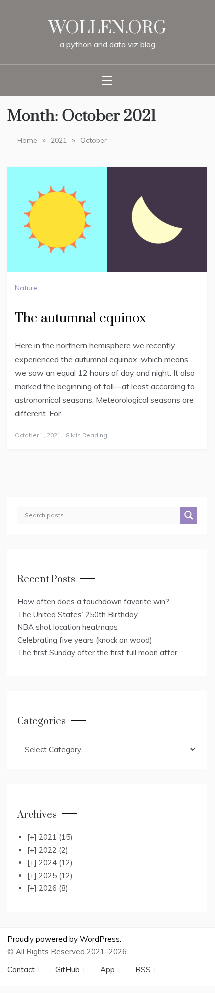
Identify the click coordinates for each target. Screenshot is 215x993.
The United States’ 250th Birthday (78, 614)
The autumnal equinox (80, 318)
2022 (53, 850)
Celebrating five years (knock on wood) (85, 640)
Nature (26, 287)
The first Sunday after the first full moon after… (100, 652)
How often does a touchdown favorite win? (94, 601)
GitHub (72, 969)
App (111, 969)
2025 (56, 875)
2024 (56, 862)
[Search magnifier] (189, 515)
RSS (147, 969)
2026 (53, 888)
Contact (25, 969)
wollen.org (107, 28)
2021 (56, 837)
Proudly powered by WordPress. (65, 939)
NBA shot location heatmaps (68, 627)
